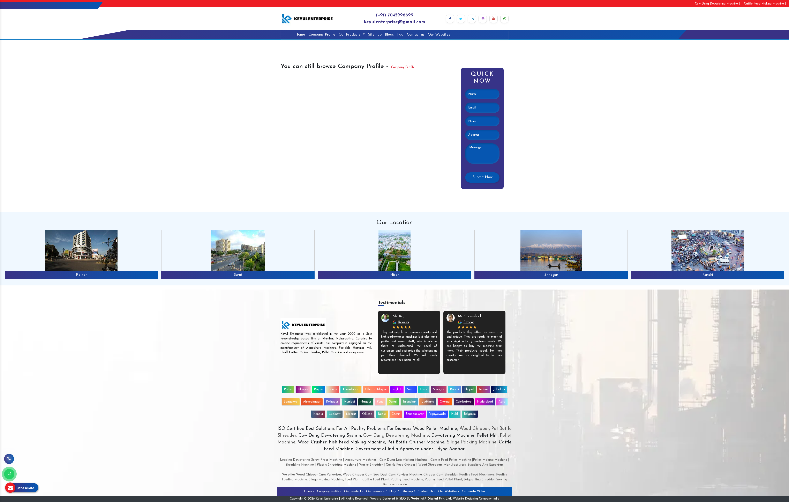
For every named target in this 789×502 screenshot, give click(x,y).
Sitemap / (408, 491)
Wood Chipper (474, 428)
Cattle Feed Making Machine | (765, 3)
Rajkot (396, 389)
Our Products (350, 35)
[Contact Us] (9, 457)
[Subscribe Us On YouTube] (493, 19)
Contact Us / (427, 491)
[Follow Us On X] (461, 19)
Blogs (389, 35)
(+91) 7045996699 (394, 15)
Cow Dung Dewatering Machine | (717, 3)
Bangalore (291, 401)
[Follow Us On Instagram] (483, 19)
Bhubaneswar (415, 414)
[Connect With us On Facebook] (450, 19)
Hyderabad (485, 401)
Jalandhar (409, 401)
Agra (501, 401)
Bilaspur (303, 389)
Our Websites (439, 35)
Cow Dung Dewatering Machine (395, 435)
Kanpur (318, 414)
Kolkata (367, 414)
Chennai (445, 401)
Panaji (333, 389)
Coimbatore (464, 401)
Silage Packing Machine (472, 442)
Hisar (238, 275)
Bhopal (707, 275)
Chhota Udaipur (376, 389)
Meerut (351, 414)
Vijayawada (437, 414)
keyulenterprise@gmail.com (394, 22)
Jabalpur (499, 389)
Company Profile (321, 35)
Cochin (396, 414)
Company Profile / (329, 491)
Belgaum (470, 414)
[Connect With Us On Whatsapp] (504, 19)
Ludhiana (427, 401)
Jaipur (382, 414)
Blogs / (394, 491)
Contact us (415, 35)
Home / (309, 491)
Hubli (454, 414)
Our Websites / (448, 491)
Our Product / (353, 491)
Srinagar (394, 275)
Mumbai (349, 401)
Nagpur (365, 401)
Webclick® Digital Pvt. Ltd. (431, 498)
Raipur (318, 389)
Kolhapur (332, 401)
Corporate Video (473, 491)
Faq (400, 35)
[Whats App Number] (9, 474)
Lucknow (334, 414)
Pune (380, 401)
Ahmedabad (351, 389)
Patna (288, 389)
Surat (81, 275)
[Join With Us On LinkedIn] (472, 19)
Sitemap (375, 35)
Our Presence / (376, 491)
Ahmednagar (312, 401)
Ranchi (551, 275)
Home (300, 35)
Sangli (393, 401)
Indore (483, 389)
